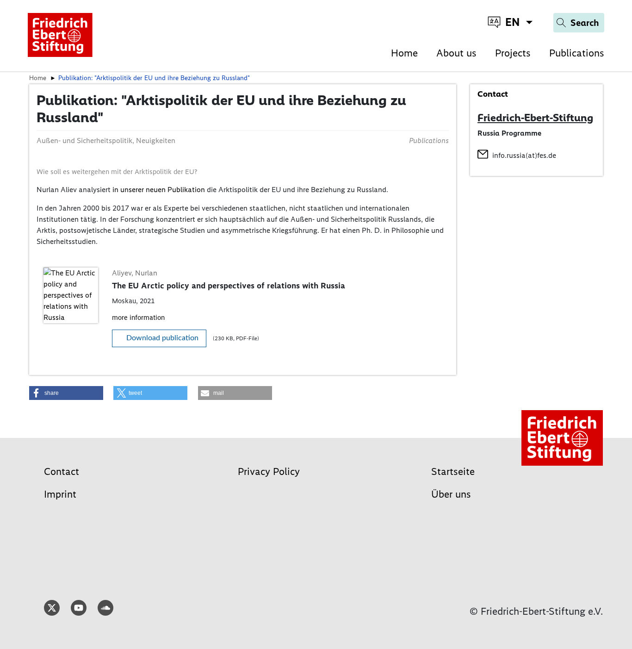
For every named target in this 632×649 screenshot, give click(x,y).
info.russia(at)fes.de (524, 155)
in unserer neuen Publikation (158, 189)
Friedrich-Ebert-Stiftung (535, 117)
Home (404, 53)
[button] (66, 393)
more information (138, 317)
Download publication (162, 338)
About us (456, 53)
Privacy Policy (269, 471)
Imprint (60, 494)
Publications (576, 53)
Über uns (451, 494)
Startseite (453, 471)
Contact (61, 471)
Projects (513, 53)
